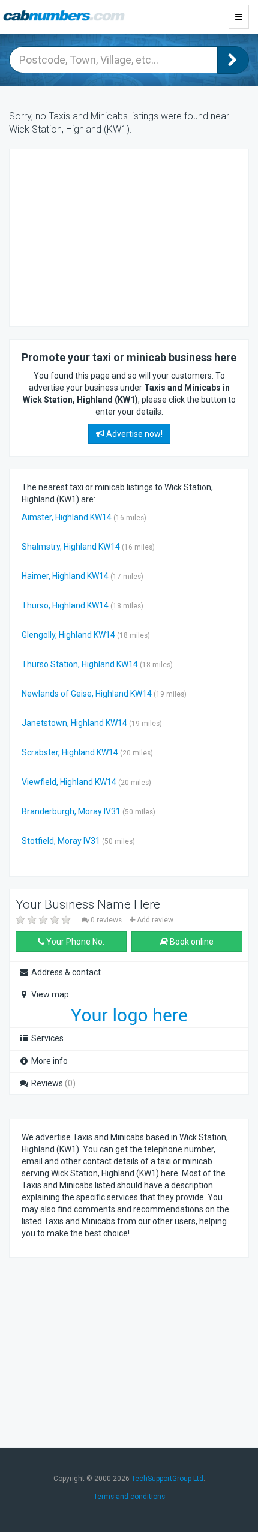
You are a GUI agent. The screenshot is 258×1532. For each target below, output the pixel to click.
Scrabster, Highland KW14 (70, 752)
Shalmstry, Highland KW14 (71, 546)
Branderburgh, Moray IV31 (71, 811)
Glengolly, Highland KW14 (68, 635)
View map (49, 994)
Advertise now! (133, 434)
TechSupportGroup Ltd (167, 1478)
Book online (191, 941)
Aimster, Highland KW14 (67, 517)
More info (48, 1061)
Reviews (52, 1083)
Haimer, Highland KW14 (65, 576)
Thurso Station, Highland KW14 (80, 664)
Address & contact (65, 972)
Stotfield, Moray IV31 (61, 841)
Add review (154, 920)
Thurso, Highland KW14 (65, 605)
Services (46, 1038)
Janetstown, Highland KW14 (74, 723)
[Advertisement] (118, 236)
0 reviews (106, 920)
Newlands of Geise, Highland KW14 (87, 693)
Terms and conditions (129, 1496)
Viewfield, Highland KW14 (69, 782)
